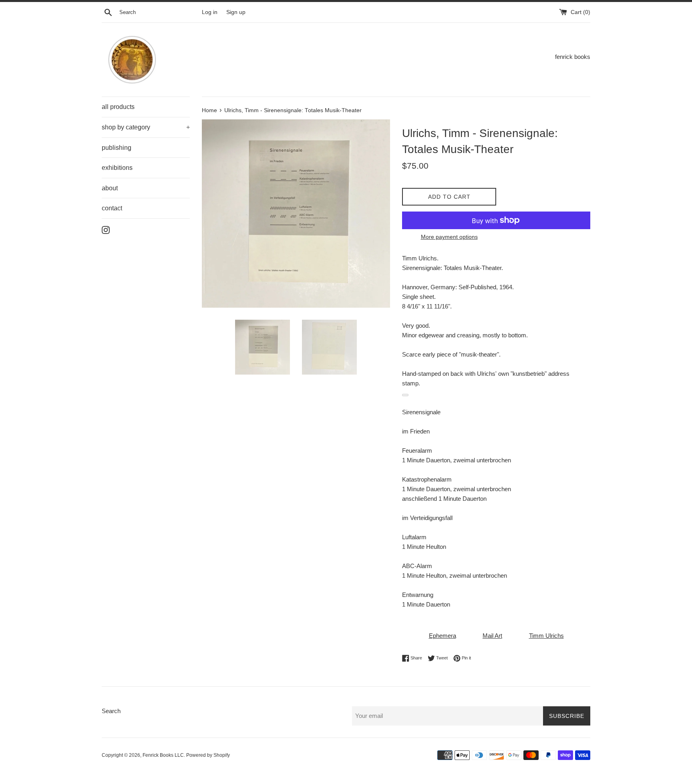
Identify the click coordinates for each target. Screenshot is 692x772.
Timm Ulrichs (546, 635)
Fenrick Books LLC (163, 755)
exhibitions (117, 167)
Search (111, 710)
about (110, 188)
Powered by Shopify (208, 755)
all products (118, 106)
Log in (209, 12)
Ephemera (442, 635)
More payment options (449, 237)
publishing (116, 147)
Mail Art (492, 635)
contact (112, 208)
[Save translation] (405, 395)
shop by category (146, 127)
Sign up (235, 12)
